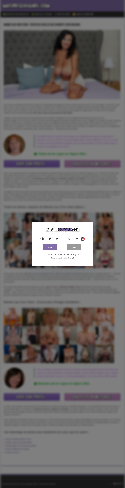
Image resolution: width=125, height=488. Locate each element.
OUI (50, 247)
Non (74, 247)
